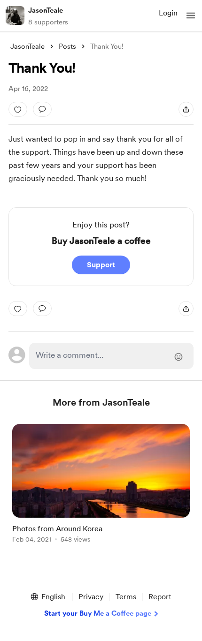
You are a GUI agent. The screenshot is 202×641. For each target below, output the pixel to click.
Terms (126, 596)
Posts (67, 46)
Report (159, 596)
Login (168, 12)
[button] (190, 15)
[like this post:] (17, 109)
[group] (101, 489)
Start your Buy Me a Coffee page (97, 613)
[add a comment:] (42, 109)
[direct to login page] (111, 356)
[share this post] (186, 109)
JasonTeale (45, 10)
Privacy (90, 596)
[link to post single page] (101, 485)
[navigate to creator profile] (15, 15)
